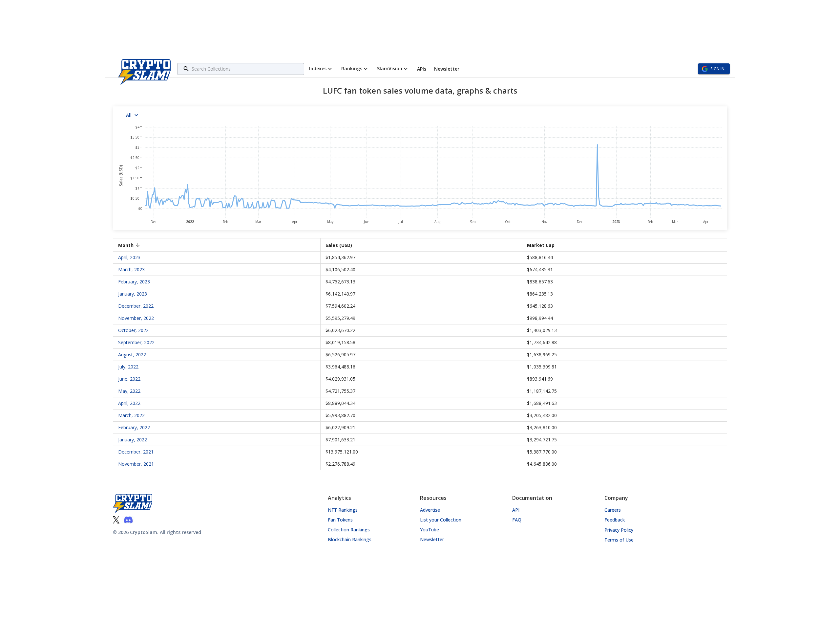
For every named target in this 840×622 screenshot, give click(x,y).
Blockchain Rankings (349, 539)
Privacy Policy (618, 530)
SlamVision (389, 68)
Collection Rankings (349, 529)
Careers (612, 510)
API (515, 510)
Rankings (351, 68)
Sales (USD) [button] (339, 245)
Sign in (717, 69)
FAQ (516, 520)
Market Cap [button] (541, 245)
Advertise (430, 510)
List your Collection (440, 520)
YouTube (429, 529)
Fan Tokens (340, 520)
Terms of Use (619, 540)
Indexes (317, 68)
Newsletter (432, 539)
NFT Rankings (343, 510)
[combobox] (247, 69)
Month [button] (126, 245)
